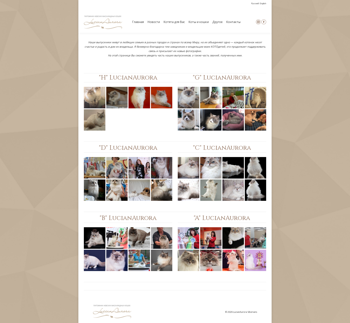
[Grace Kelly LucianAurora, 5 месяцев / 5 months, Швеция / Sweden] (255, 97)
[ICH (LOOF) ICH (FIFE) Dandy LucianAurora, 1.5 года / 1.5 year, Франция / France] (94, 168)
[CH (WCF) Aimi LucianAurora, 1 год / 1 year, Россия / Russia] (188, 238)
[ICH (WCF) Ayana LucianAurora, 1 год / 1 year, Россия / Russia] (233, 238)
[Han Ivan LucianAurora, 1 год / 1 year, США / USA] (117, 97)
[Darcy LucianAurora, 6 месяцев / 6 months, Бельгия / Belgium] (161, 190)
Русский (255, 4)
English (263, 4)
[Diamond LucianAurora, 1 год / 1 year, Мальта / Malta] (139, 168)
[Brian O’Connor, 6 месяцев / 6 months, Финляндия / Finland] (94, 260)
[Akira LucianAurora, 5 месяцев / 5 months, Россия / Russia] (233, 260)
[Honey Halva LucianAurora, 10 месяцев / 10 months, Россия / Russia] (139, 97)
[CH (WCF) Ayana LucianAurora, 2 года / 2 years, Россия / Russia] (255, 238)
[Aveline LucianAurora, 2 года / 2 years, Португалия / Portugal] (188, 260)
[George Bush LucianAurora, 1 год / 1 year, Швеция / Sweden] (211, 97)
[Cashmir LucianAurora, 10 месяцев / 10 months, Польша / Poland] (255, 190)
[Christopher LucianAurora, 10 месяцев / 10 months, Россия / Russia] (188, 190)
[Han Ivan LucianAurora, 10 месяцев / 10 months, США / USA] (94, 97)
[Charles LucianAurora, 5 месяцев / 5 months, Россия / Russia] (233, 190)
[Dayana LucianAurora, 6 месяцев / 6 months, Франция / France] (139, 190)
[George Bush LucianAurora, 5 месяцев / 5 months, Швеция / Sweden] (188, 97)
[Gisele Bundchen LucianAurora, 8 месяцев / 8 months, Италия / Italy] (233, 120)
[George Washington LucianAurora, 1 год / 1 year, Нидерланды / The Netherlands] (211, 120)
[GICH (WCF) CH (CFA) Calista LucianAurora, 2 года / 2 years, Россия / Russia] (211, 168)
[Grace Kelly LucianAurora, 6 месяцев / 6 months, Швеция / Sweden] (233, 97)
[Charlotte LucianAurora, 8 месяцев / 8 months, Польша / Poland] (233, 168)
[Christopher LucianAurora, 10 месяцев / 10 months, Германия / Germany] (211, 190)
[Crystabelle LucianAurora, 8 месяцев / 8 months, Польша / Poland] (255, 168)
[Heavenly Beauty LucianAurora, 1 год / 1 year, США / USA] (94, 120)
